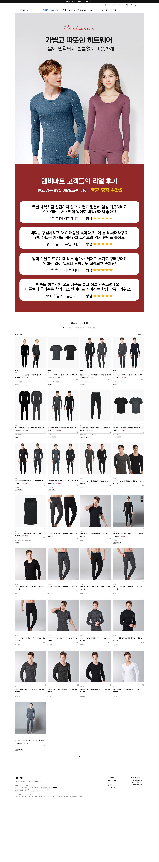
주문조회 (114, 5)
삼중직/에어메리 (79, 328)
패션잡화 (113, 10)
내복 (107, 10)
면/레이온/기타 (92, 328)
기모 (70, 328)
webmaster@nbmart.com (37, 790)
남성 (91, 10)
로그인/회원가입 (106, 5)
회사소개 (17, 782)
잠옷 (102, 10)
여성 (96, 10)
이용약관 (22, 782)
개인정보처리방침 (28, 782)
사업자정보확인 (54, 787)
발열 (85, 323)
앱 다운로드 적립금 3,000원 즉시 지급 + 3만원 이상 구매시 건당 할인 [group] (79, 1)
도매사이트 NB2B (38, 782)
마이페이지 (119, 5)
